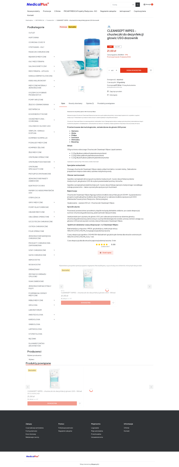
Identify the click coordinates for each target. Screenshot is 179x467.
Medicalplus (29, 20)
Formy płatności (31, 431)
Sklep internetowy (89, 464)
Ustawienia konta (97, 437)
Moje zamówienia (97, 431)
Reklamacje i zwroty (32, 437)
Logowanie (95, 428)
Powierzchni (50, 20)
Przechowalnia (96, 434)
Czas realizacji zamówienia (35, 428)
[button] (137, 4)
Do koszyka (85, 303)
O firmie (126, 428)
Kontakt (127, 431)
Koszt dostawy (31, 434)
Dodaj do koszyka (134, 70)
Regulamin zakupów (65, 431)
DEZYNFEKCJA (39, 20)
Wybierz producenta (34, 355)
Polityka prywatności (65, 428)
